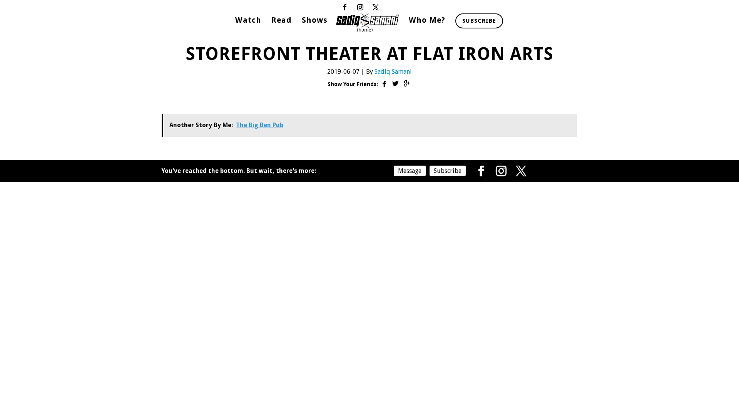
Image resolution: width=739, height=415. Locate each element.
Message (409, 170)
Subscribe (479, 20)
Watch (248, 21)
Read (281, 21)
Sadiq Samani (393, 71)
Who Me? (427, 21)
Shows (315, 21)
